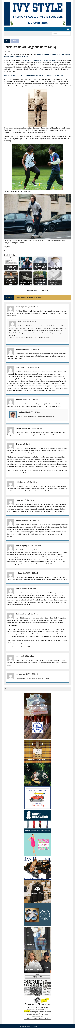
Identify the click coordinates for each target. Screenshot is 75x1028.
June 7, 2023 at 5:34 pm (30, 573)
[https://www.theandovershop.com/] (37, 738)
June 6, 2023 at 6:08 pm (31, 482)
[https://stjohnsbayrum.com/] (37, 761)
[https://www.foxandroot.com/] (37, 785)
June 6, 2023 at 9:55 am (32, 307)
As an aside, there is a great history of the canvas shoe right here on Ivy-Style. (34, 75)
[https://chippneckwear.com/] (37, 832)
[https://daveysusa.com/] (37, 948)
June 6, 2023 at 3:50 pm (35, 428)
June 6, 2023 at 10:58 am (32, 349)
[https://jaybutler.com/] (37, 878)
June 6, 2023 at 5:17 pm (26, 444)
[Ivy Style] (37, 14)
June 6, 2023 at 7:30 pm (27, 500)
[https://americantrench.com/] (37, 902)
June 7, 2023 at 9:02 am (34, 546)
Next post (44, 290)
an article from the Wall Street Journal (40, 60)
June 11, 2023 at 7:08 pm (30, 674)
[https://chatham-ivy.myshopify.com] (37, 808)
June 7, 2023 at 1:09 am (32, 520)
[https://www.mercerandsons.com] (37, 1019)
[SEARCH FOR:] (61, 33)
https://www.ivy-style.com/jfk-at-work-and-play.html (36, 416)
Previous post (32, 290)
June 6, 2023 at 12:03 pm (30, 400)
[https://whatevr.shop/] (37, 972)
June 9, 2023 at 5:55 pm (27, 656)
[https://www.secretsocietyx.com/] (37, 995)
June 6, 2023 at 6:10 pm (33, 412)
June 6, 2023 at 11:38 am (32, 367)
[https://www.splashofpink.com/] (37, 855)
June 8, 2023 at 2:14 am (31, 614)
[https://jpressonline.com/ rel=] (37, 714)
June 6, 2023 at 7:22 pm (29, 322)
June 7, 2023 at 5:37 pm (29, 589)
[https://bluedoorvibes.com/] (37, 925)
